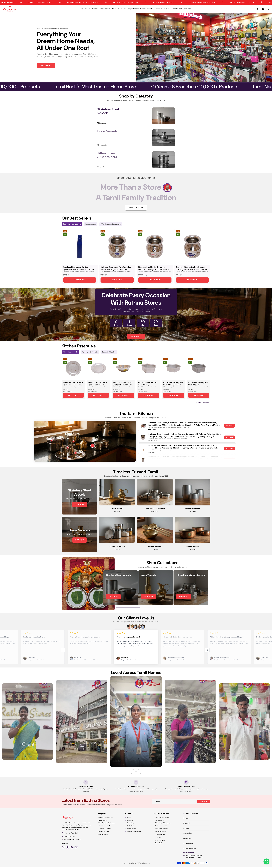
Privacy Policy (131, 829)
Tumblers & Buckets (162, 9)
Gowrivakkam (187, 833)
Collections (130, 823)
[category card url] (163, 115)
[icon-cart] (267, 9)
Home (129, 817)
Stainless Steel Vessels (89, 9)
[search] (258, 9)
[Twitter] (63, 847)
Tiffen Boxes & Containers (181, 9)
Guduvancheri (187, 838)
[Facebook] (67, 847)
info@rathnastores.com (72, 839)
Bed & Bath (158, 843)
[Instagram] (76, 847)
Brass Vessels (104, 9)
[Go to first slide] (207, 650)
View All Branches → (190, 852)
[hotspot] (92, 445)
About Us (130, 820)
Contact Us (130, 826)
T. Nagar (185, 818)
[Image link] (79, 497)
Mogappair (186, 823)
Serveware (158, 837)
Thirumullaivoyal (188, 843)
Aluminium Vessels (118, 9)
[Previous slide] (63, 650)
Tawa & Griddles (160, 840)
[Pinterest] (72, 847)
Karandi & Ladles (147, 9)
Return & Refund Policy (134, 831)
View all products (202, 403)
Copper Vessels (133, 9)
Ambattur (186, 828)
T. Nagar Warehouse (189, 848)
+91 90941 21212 (69, 836)
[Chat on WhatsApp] (266, 861)
